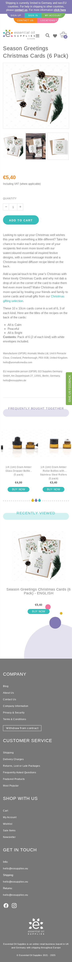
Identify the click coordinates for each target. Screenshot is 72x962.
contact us (21, 9)
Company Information (15, 706)
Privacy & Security (13, 712)
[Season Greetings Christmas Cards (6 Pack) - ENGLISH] (39, 559)
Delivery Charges (13, 759)
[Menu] (37, 36)
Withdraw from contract (22, 728)
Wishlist (7, 824)
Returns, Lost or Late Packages (21, 765)
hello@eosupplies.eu (15, 868)
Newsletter (9, 837)
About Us (8, 692)
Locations (48, 20)
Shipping (8, 752)
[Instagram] (14, 905)
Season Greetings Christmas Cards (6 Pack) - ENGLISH (38, 591)
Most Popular (11, 785)
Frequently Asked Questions (19, 772)
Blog (5, 686)
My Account (9, 817)
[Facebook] (6, 905)
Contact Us (9, 699)
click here (60, 9)
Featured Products (14, 779)
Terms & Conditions (14, 719)
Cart (5, 810)
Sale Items (9, 830)
